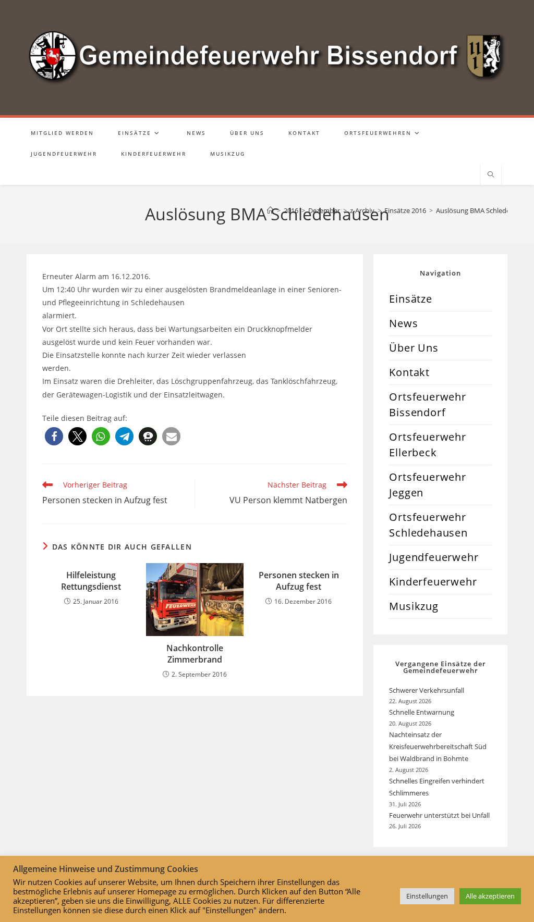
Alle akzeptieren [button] (490, 896)
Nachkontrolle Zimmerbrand (194, 653)
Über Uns (413, 348)
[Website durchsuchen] (490, 175)
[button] (54, 436)
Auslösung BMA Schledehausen (484, 210)
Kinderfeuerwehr (433, 582)
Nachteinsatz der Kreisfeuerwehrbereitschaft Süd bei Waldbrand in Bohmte (438, 747)
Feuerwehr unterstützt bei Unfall (439, 815)
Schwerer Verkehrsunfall (427, 690)
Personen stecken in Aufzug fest (299, 580)
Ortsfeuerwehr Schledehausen (428, 525)
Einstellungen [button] (427, 896)
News (403, 323)
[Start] (270, 210)
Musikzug (413, 606)
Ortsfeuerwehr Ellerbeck (427, 444)
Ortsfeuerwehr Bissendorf (427, 404)
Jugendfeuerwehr (433, 557)
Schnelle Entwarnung (422, 712)
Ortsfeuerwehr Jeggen (427, 485)
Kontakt (409, 372)
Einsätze (410, 299)
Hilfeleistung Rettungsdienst (91, 580)
